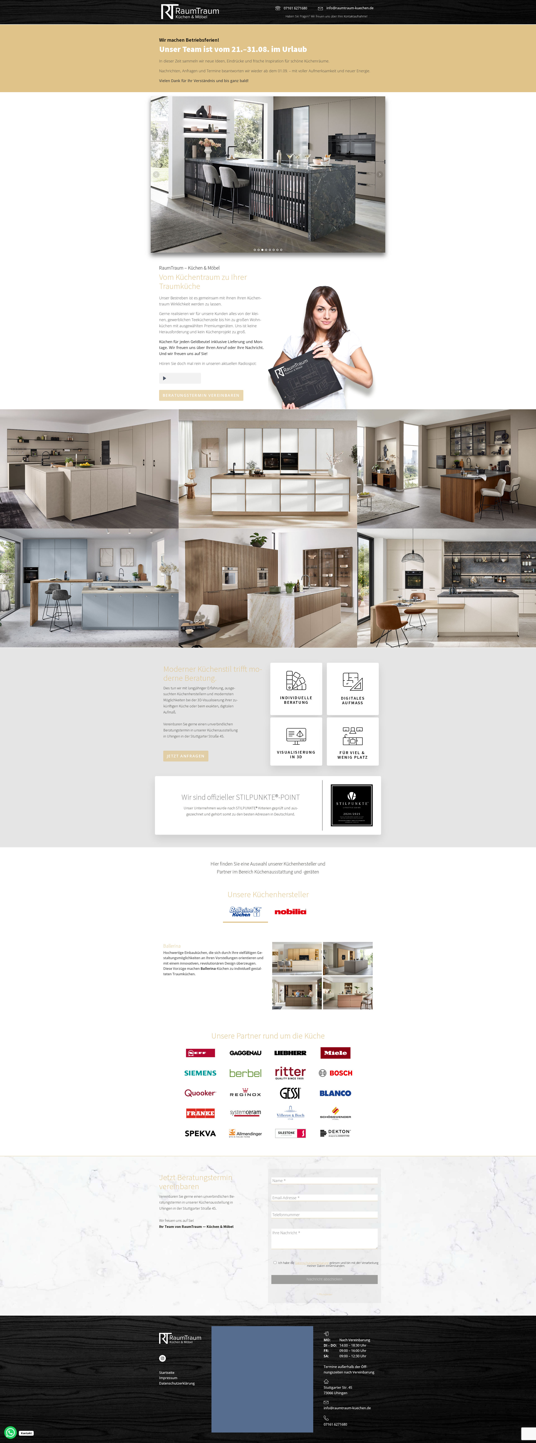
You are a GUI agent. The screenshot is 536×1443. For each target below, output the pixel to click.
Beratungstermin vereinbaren (201, 395)
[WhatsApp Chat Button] (10, 1432)
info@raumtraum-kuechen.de (350, 8)
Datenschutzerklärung (177, 1383)
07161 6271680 (295, 8)
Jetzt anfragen (186, 755)
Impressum (168, 1378)
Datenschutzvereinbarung (312, 1263)
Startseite (166, 1372)
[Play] (164, 378)
